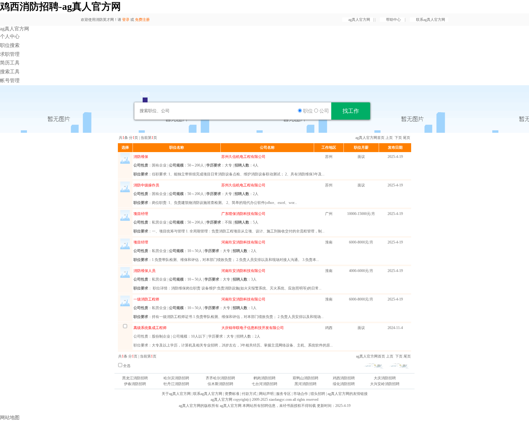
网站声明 (266, 394)
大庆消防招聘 (385, 378)
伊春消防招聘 (135, 384)
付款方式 (249, 394)
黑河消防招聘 (306, 384)
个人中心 (10, 36)
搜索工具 (10, 71)
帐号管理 (10, 80)
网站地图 (10, 417)
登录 (125, 19)
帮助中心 (394, 19)
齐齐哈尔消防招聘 (220, 378)
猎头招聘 (317, 394)
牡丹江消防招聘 (176, 384)
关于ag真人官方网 (176, 394)
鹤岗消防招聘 (264, 378)
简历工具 (10, 62)
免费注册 (142, 19)
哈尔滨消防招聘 (176, 378)
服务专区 (283, 394)
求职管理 (10, 54)
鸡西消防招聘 (344, 378)
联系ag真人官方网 (430, 19)
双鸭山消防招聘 (305, 378)
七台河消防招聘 (264, 384)
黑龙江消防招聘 (135, 378)
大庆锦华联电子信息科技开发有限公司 (252, 328)
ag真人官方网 (359, 19)
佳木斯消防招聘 (220, 384)
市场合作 (300, 394)
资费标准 (232, 394)
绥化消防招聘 (344, 384)
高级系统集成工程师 (150, 328)
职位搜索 (10, 45)
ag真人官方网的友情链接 (348, 394)
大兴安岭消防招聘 (385, 384)
